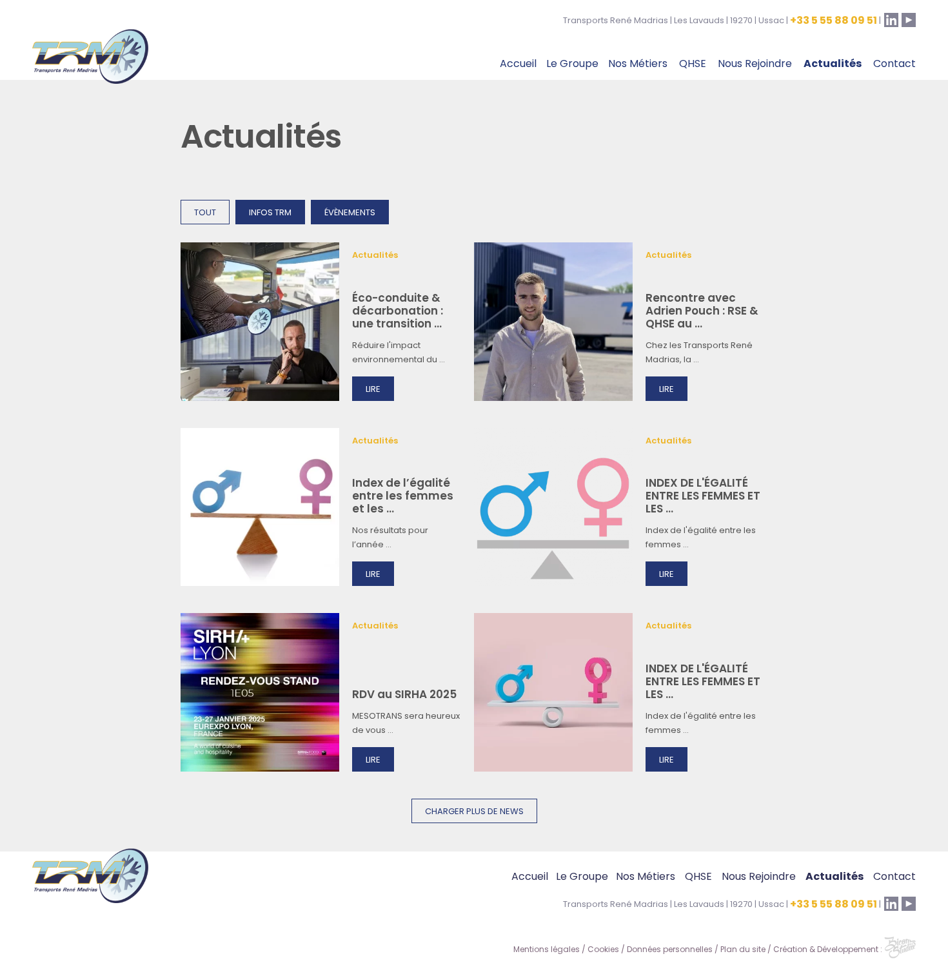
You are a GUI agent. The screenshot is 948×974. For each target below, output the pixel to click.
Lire (373, 389)
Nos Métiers (637, 64)
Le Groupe (572, 64)
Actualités (833, 64)
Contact (894, 64)
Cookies (603, 950)
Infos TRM (270, 213)
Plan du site (742, 950)
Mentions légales (546, 950)
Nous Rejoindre (755, 64)
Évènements (349, 213)
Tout (205, 213)
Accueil (518, 64)
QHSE (692, 64)
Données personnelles (670, 950)
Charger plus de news (474, 812)
